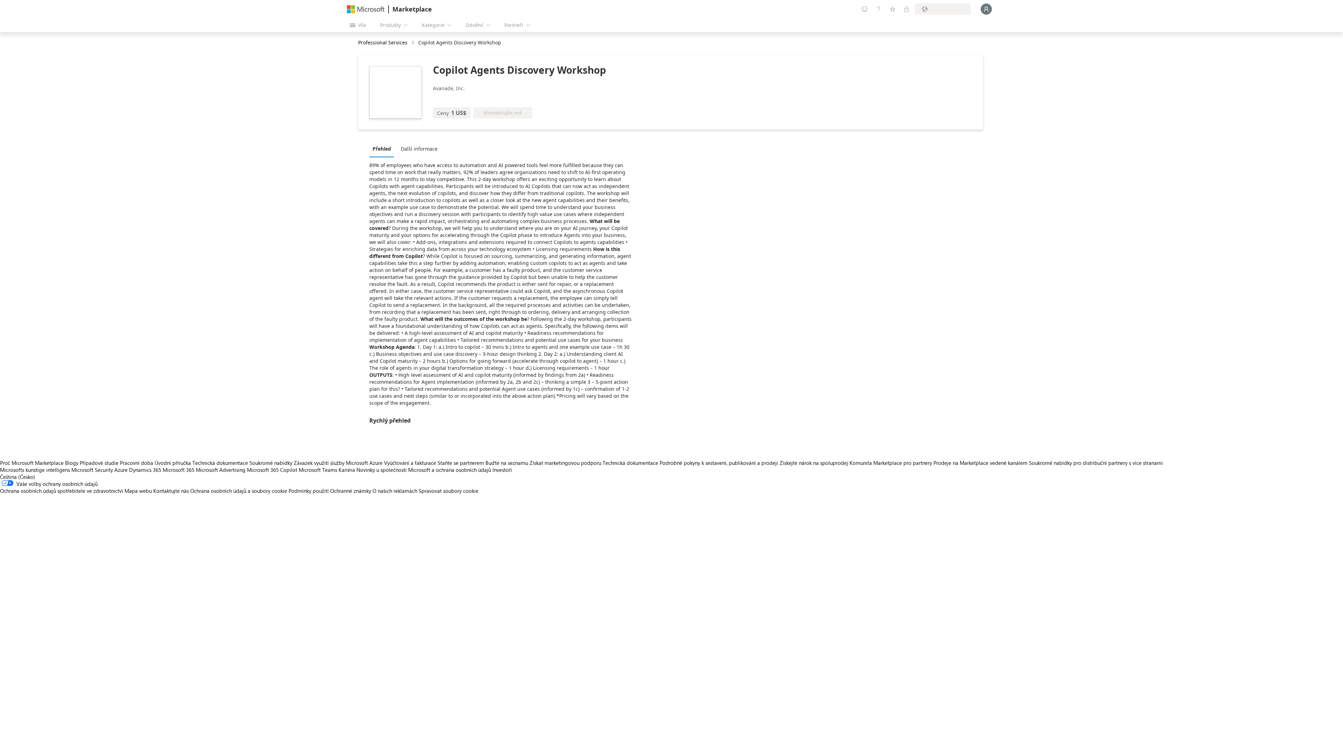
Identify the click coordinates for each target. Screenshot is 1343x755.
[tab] (383, 148)
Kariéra (347, 469)
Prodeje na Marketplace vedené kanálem (980, 462)
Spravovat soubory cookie (448, 490)
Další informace (419, 148)
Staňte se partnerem (461, 462)
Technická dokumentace (220, 462)
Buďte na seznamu (506, 462)
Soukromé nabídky (270, 462)
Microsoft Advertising (221, 469)
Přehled (381, 148)
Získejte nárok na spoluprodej (814, 462)
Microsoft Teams (318, 469)
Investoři (502, 469)
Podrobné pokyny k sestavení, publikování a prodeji (719, 462)
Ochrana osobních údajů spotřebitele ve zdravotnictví (61, 490)
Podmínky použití (309, 490)
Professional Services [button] (382, 42)
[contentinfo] (413, 42)
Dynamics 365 (145, 469)
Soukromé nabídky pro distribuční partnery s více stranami (1096, 462)
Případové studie (99, 462)
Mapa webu (138, 490)
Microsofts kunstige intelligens (35, 469)
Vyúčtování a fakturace (410, 462)
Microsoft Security (92, 469)
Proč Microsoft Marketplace (32, 462)
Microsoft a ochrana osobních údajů (449, 469)
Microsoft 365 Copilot (272, 469)
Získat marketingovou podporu (565, 462)
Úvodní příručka (173, 462)
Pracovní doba (136, 462)
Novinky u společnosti (381, 469)
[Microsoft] (366, 9)
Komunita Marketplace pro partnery (891, 462)
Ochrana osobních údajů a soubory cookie (238, 490)
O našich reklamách (394, 490)
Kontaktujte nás (171, 490)
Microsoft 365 (178, 469)
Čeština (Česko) (17, 476)
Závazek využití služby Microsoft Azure (339, 462)
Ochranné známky (350, 490)
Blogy (71, 462)
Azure (121, 469)
